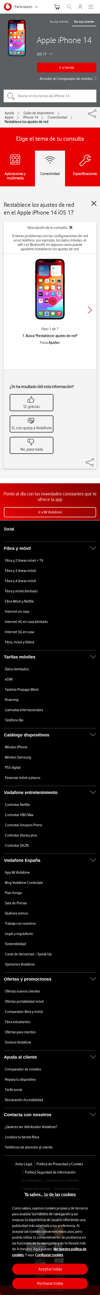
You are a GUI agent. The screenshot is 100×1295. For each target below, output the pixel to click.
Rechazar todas (50, 1283)
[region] (50, 1236)
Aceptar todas (50, 1269)
